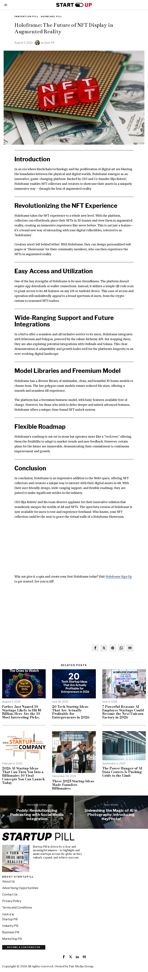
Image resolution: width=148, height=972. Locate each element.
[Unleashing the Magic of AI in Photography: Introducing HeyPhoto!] (111, 812)
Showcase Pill (51, 16)
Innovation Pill (26, 16)
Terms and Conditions (17, 907)
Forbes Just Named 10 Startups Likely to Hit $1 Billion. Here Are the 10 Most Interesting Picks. (22, 712)
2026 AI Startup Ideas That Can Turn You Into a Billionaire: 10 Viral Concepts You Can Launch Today (23, 775)
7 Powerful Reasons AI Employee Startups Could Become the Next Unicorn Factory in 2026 (123, 712)
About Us (8, 881)
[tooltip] (95, 648)
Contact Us (10, 894)
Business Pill (10, 932)
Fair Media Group (81, 966)
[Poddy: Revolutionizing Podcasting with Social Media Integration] (37, 812)
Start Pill (49, 42)
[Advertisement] (74, 549)
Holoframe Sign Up (119, 576)
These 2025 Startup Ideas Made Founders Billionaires (73, 784)
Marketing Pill (12, 939)
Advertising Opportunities (20, 888)
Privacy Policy (11, 901)
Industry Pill (10, 926)
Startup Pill (10, 919)
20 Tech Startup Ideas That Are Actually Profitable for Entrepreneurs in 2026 (70, 712)
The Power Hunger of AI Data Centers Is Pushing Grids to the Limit (122, 772)
